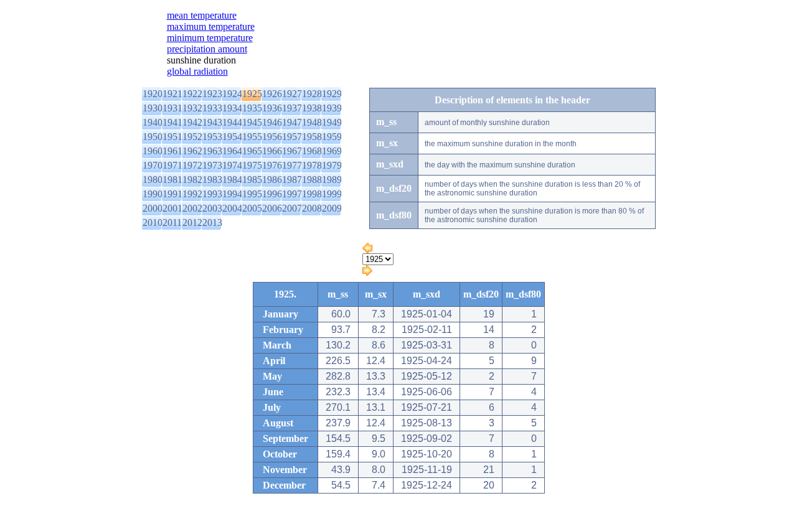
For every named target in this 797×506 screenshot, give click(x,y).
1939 (332, 108)
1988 (312, 179)
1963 (212, 151)
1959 (332, 136)
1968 (312, 151)
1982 (192, 179)
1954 (232, 136)
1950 (153, 136)
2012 (192, 222)
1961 (172, 151)
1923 (212, 93)
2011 (172, 222)
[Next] (367, 272)
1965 (252, 151)
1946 (272, 122)
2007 (292, 208)
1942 (192, 122)
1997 (292, 194)
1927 (292, 93)
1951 (172, 136)
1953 (212, 136)
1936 (272, 108)
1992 (192, 194)
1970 (153, 165)
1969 (332, 151)
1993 (212, 194)
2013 (212, 222)
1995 (252, 194)
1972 (192, 165)
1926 (272, 93)
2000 (153, 208)
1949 (332, 122)
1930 (153, 108)
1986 (272, 179)
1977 (292, 165)
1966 (272, 151)
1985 (252, 179)
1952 (192, 136)
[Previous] (367, 250)
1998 (312, 194)
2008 (312, 208)
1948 (312, 122)
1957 (292, 136)
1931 (172, 108)
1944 (232, 122)
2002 (192, 208)
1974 (232, 165)
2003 (212, 208)
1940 (153, 122)
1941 (172, 122)
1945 (252, 122)
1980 (153, 179)
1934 (232, 108)
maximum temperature (211, 26)
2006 (272, 208)
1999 (332, 194)
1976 (272, 165)
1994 (232, 194)
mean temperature (202, 15)
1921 (172, 93)
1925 (252, 93)
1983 (212, 179)
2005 (252, 208)
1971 (172, 165)
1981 (172, 179)
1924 (232, 93)
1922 (192, 93)
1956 (272, 136)
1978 (312, 165)
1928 (312, 93)
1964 (232, 151)
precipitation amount (207, 49)
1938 (312, 108)
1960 (153, 151)
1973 (212, 165)
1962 (192, 151)
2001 (172, 208)
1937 (292, 108)
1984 (232, 179)
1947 (292, 122)
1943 (212, 122)
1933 (212, 108)
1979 (332, 165)
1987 (292, 179)
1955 (252, 136)
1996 (272, 194)
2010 (153, 222)
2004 (232, 208)
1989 (332, 179)
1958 (312, 136)
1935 (252, 108)
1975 (252, 165)
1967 (292, 151)
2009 (332, 208)
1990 (153, 194)
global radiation (197, 71)
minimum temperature (210, 37)
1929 (332, 93)
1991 (172, 194)
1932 (192, 108)
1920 (153, 93)
